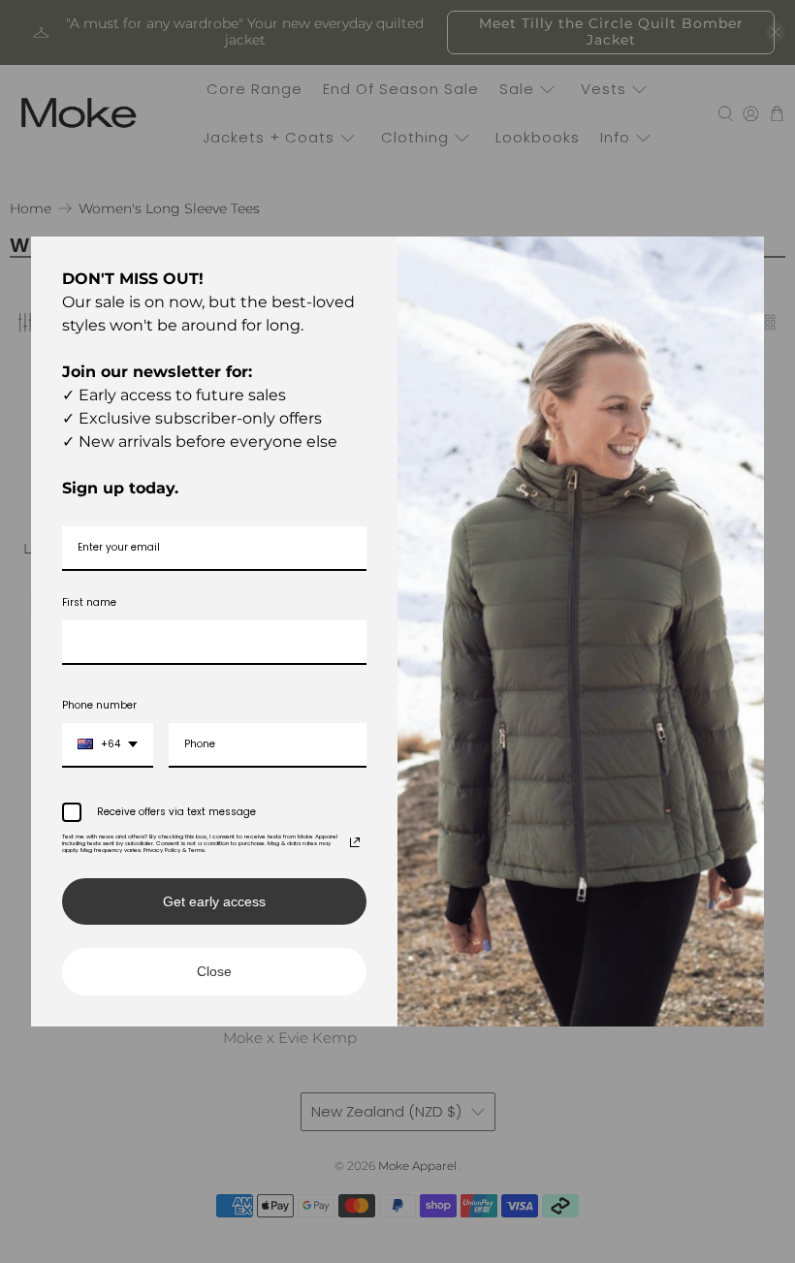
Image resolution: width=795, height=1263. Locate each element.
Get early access (214, 901)
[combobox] (107, 745)
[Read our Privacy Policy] (354, 842)
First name (89, 602)
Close (214, 971)
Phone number (99, 705)
